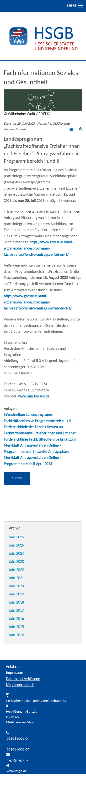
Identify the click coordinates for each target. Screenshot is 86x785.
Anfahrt (12, 667)
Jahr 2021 (16, 578)
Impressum (14, 673)
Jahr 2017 (16, 611)
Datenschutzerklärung (23, 679)
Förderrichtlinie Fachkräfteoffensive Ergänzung (40, 440)
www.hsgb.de (17, 771)
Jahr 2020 (16, 586)
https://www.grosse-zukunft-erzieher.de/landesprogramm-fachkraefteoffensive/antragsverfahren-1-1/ (38, 302)
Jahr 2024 (16, 554)
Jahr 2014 (16, 635)
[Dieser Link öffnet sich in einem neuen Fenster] (80, 130)
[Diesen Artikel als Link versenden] (71, 130)
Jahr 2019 (16, 594)
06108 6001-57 (18, 749)
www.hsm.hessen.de (33, 396)
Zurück (16, 478)
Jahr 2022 (16, 570)
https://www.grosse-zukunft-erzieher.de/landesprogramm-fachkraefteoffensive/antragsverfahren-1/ (38, 248)
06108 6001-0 (17, 739)
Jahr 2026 (16, 537)
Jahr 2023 (16, 562)
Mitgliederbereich (20, 685)
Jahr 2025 (16, 545)
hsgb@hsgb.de (17, 760)
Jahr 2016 (16, 619)
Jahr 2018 (16, 603)
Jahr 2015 (16, 627)
